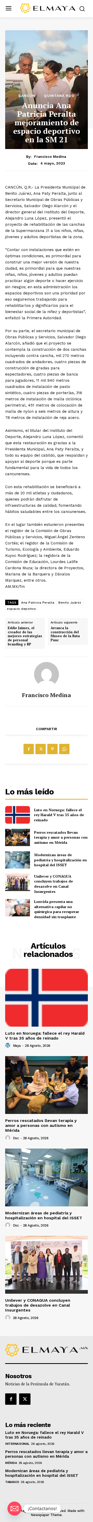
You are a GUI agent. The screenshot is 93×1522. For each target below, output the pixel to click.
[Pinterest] (52, 749)
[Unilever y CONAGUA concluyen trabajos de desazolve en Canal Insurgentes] (17, 882)
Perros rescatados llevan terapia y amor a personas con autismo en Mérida (61, 837)
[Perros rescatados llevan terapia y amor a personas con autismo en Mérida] (17, 837)
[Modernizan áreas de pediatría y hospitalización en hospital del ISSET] (17, 860)
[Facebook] (29, 749)
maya (17, 1046)
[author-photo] (8, 1045)
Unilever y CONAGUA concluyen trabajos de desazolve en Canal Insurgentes (53, 884)
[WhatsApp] (64, 749)
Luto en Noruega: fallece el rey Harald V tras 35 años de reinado (59, 814)
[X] (40, 749)
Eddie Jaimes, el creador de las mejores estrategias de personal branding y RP (25, 636)
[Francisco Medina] (46, 674)
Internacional (17, 1444)
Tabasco (12, 1482)
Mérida (11, 1463)
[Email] (14, 1509)
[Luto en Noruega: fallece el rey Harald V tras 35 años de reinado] (17, 814)
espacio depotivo (21, 609)
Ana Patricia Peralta (37, 602)
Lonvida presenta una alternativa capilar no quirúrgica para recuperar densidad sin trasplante (56, 909)
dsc (16, 1138)
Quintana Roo (59, 95)
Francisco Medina (50, 156)
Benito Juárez (69, 602)
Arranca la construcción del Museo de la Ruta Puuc (65, 634)
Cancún (26, 95)
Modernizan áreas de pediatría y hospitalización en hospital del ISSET (60, 859)
